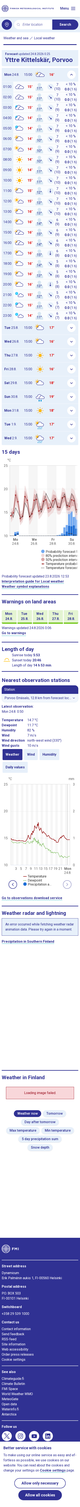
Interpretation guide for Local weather (33, 581)
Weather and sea (15, 38)
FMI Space (10, 1389)
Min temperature (58, 1130)
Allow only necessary (40, 1483)
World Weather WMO (17, 1394)
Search (65, 25)
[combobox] (36, 24)
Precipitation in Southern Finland (28, 941)
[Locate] (7, 25)
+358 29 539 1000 (15, 1314)
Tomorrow (54, 1113)
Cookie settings (13, 1360)
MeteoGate (10, 1399)
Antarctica (9, 1414)
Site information (13, 1344)
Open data (9, 1404)
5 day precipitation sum (40, 1139)
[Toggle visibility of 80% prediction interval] (60, 556)
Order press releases (18, 1354)
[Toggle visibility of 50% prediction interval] (60, 560)
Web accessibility (15, 1349)
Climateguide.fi (13, 1379)
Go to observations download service (32, 898)
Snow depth (40, 1147)
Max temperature (23, 1130)
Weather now (27, 1113)
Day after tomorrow (40, 1122)
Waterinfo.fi (10, 1409)
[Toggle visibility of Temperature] (35, 876)
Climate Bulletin (13, 1384)
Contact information (16, 1329)
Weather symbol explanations (25, 586)
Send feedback (13, 1334)
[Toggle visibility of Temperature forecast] (59, 568)
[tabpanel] (40, 831)
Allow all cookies (40, 1495)
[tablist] (40, 761)
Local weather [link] (44, 38)
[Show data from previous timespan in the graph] (13, 884)
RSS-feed (9, 1339)
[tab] (12, 754)
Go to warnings (14, 633)
